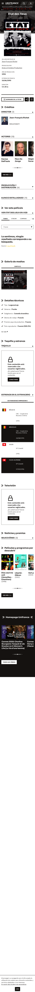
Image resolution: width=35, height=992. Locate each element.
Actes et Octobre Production (12, 68)
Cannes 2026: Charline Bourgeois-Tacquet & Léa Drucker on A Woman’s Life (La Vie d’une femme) (12, 645)
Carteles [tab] (17, 266)
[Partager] (27, 99)
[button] (24, 273)
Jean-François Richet (9, 61)
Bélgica (12, 410)
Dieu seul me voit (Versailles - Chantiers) (7, 576)
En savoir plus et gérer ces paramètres (13, 984)
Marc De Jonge (18, 160)
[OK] (17, 989)
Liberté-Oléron (18, 574)
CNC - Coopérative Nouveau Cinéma (22, 414)
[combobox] (17, 227)
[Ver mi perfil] (30, 4)
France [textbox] (6, 227)
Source (3, 246)
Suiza (11, 444)
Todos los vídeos (9, 662)
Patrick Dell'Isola (5, 160)
